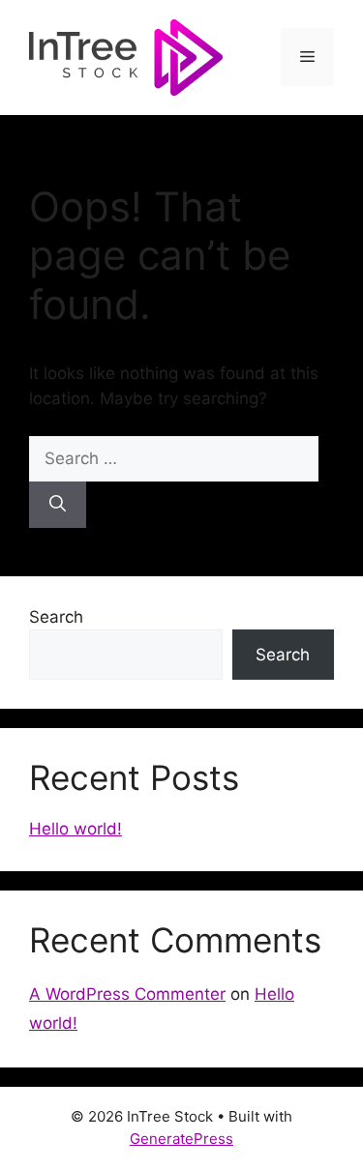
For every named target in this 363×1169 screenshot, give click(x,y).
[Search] (57, 505)
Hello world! (75, 828)
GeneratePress (181, 1138)
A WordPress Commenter (127, 994)
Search (56, 617)
